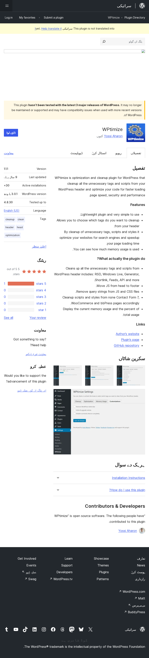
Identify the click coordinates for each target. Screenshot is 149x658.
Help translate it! (48, 28)
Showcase (101, 558)
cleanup (10, 219)
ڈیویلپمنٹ (76, 153)
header (9, 227)
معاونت (9, 153)
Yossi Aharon (113, 136)
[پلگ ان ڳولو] (104, 41)
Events (31, 565)
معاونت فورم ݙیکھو (36, 354)
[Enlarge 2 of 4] (108, 370)
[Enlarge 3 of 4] (77, 370)
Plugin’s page (130, 340)
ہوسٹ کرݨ (138, 572)
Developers (64, 572)
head (20, 227)
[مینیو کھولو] (6, 6)
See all (8, 318)
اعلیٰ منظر (39, 246)
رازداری (140, 579)
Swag (30, 579)
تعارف (141, 558)
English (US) (11, 210)
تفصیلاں (136, 153)
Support (67, 565)
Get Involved (27, 558)
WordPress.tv (61, 579)
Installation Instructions (128, 478)
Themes (103, 565)
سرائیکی (130, 630)
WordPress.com (132, 591)
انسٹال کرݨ (99, 153)
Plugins (104, 572)
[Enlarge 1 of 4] (140, 370)
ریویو (118, 153)
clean (21, 219)
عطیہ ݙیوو (29, 572)
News (141, 565)
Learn (69, 558)
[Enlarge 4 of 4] (140, 394)
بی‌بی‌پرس (136, 605)
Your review (37, 318)
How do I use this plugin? (127, 490)
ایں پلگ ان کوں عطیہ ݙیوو (31, 390)
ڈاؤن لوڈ (11, 132)
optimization (12, 235)
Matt (139, 598)
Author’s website (127, 334)
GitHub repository (126, 345)
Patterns (103, 579)
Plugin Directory (135, 17)
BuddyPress (134, 612)
